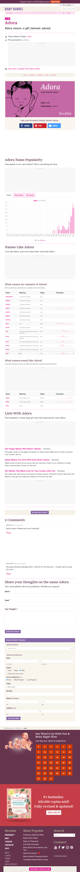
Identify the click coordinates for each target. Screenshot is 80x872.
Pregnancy (9, 835)
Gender (8, 668)
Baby (7, 838)
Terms (7, 861)
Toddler (8, 841)
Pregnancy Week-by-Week (33, 835)
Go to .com (67, 5)
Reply (8, 532)
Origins (69, 13)
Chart (8, 195)
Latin (29, 36)
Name (7, 591)
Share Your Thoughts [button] (41, 512)
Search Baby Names (13, 718)
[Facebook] (59, 848)
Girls (23, 670)
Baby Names (14, 8)
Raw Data (19, 195)
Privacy (7, 858)
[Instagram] (67, 848)
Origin (8, 683)
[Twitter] (63, 848)
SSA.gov (42, 240)
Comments (53, 75)
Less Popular (31, 680)
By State (30, 195)
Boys (16, 670)
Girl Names (18, 728)
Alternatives (40, 75)
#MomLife (9, 845)
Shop (7, 848)
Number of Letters (12, 698)
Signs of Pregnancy (30, 841)
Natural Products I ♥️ (31, 853)
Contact (8, 855)
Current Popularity (14, 677)
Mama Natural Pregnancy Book (35, 856)
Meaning (9, 691)
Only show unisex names (15, 674)
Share (25, 75)
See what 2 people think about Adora (24, 68)
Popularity (32, 75)
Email (7, 600)
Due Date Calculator (31, 844)
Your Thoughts (11, 609)
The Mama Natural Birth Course (35, 859)
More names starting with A (39, 869)
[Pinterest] (71, 848)
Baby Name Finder (30, 838)
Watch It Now (55, 2)
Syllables (11, 708)
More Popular (19, 680)
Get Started (9, 13)
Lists (63, 13)
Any (9, 670)
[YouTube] (55, 848)
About (7, 852)
